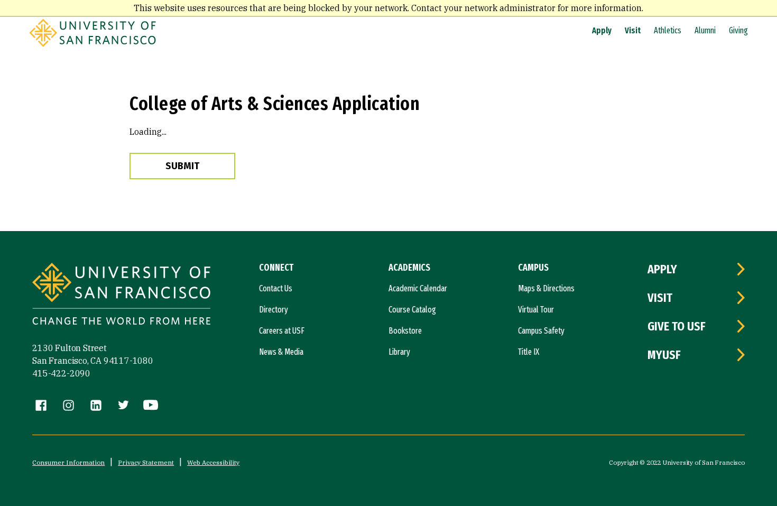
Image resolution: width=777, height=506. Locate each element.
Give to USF (677, 326)
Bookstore (405, 331)
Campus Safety (541, 331)
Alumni (705, 30)
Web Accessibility (213, 462)
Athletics (667, 30)
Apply (602, 30)
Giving (738, 30)
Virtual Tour (536, 310)
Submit (182, 166)
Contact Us (275, 288)
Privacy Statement (146, 462)
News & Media (281, 352)
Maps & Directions (546, 288)
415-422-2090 (61, 373)
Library (399, 352)
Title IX (528, 352)
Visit (633, 30)
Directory (273, 310)
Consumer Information (68, 462)
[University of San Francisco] (92, 44)
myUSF (664, 354)
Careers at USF (281, 331)
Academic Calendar (417, 288)
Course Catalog (412, 310)
